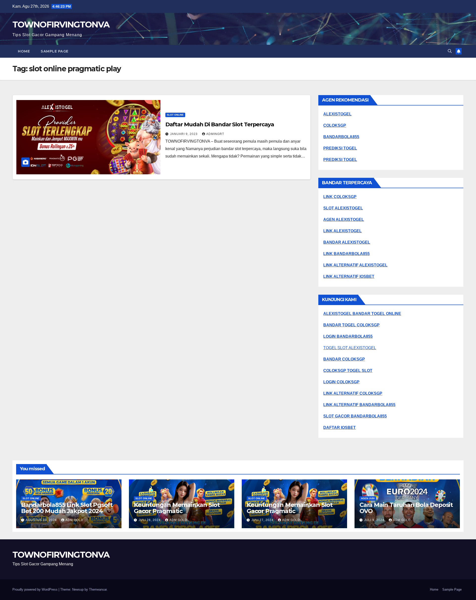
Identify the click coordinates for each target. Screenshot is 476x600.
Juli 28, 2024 (150, 520)
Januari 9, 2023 (184, 134)
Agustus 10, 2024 (42, 520)
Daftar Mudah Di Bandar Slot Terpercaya (219, 124)
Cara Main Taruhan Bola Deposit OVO (406, 508)
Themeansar (98, 589)
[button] (450, 51)
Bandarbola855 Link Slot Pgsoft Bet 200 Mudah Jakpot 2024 (67, 508)
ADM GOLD (74, 520)
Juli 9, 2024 (374, 520)
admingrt (215, 134)
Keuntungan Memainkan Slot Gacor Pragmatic (177, 508)
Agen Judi (368, 498)
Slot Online (175, 114)
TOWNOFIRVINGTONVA (60, 24)
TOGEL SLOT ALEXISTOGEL (349, 348)
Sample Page (54, 51)
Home (24, 51)
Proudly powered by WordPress (35, 589)
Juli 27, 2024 (262, 520)
